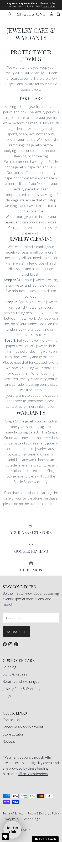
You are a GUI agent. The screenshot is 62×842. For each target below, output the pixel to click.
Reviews (9, 741)
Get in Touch (47, 839)
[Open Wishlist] (5, 836)
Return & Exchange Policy (43, 813)
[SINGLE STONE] (31, 14)
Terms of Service (13, 813)
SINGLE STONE (22, 830)
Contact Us (11, 719)
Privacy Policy (11, 819)
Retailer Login (31, 819)
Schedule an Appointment (23, 727)
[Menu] (4, 14)
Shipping (9, 667)
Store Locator (13, 734)
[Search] (11, 14)
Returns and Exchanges (21, 681)
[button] (12, 830)
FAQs (7, 696)
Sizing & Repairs (15, 674)
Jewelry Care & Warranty (21, 688)
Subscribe (16, 632)
